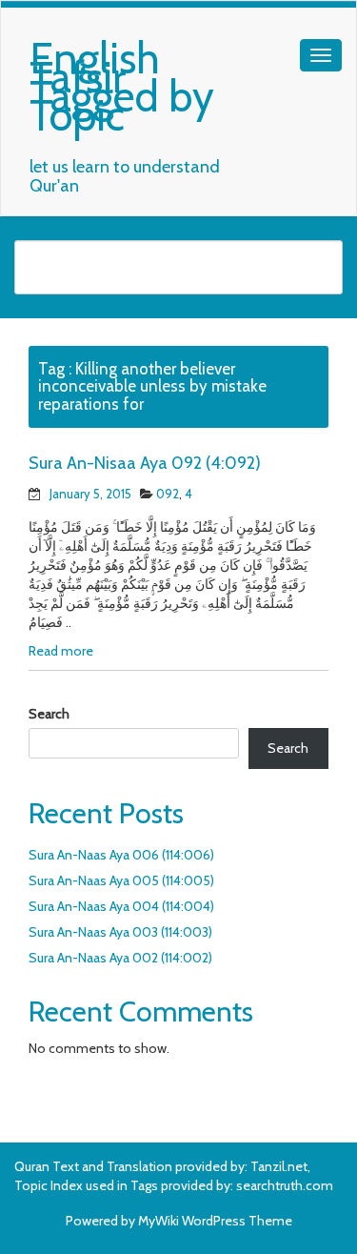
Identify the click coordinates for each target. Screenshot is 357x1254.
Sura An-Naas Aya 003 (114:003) (120, 931)
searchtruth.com (284, 1185)
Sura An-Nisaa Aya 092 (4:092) (145, 463)
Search (49, 713)
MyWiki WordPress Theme (215, 1220)
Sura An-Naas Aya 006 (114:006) (121, 854)
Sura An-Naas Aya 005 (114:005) (121, 880)
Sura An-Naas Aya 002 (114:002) (120, 957)
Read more (61, 650)
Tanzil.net (278, 1166)
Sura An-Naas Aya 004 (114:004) (121, 906)
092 (167, 493)
